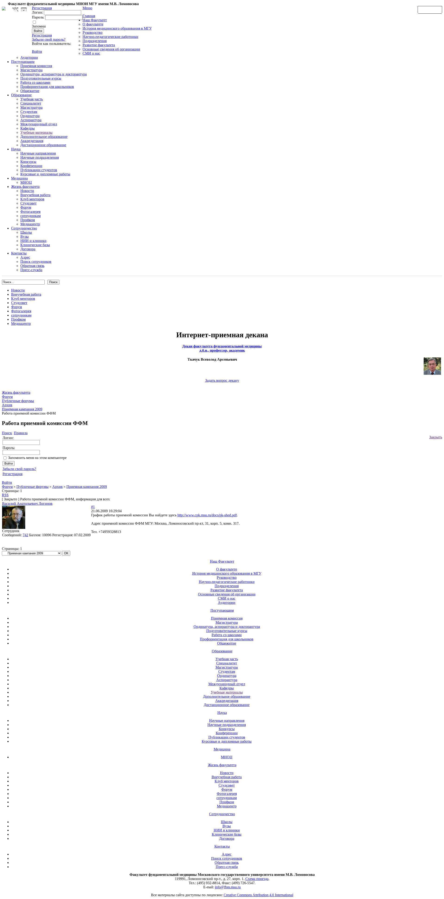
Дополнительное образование (44, 137)
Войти (37, 51)
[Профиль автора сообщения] (13, 528)
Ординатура (30, 116)
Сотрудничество (24, 228)
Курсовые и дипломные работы (45, 174)
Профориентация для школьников (47, 87)
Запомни (39, 26)
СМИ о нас (91, 53)
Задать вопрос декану (222, 380)
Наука (16, 149)
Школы (26, 232)
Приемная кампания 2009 (86, 487)
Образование (21, 95)
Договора (27, 249)
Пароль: (38, 17)
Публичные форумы (32, 487)
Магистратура (31, 70)
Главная (89, 16)
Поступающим (22, 62)
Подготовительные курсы (40, 78)
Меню (87, 8)
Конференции (31, 166)
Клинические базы (35, 245)
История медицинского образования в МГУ (117, 28)
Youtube (24, 10)
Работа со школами (35, 82)
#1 (93, 507)
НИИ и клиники (33, 241)
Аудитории (29, 57)
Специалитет (30, 103)
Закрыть (435, 437)
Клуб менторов (32, 199)
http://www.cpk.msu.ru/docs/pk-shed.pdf (207, 515)
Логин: (37, 12)
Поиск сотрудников (35, 262)
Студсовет (28, 203)
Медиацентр (30, 224)
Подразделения (95, 41)
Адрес (25, 257)
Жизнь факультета (25, 187)
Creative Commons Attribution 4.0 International (258, 895)
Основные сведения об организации (111, 49)
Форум (25, 207)
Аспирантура (30, 120)
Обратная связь (430, 9)
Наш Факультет (95, 20)
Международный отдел (38, 124)
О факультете (93, 24)
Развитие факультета (99, 45)
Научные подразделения (39, 157)
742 (25, 535)
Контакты (19, 253)
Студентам (28, 112)
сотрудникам (30, 216)
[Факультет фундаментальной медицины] (4, 8)
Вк (15, 10)
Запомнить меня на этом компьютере (37, 458)
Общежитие (29, 91)
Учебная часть (31, 99)
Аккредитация (31, 141)
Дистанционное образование (43, 145)
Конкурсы (28, 162)
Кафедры (27, 128)
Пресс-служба (31, 270)
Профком (27, 220)
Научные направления (38, 153)
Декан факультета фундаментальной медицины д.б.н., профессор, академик (222, 348)
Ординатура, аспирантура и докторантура (53, 74)
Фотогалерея (30, 212)
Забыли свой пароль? (48, 39)
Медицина (19, 178)
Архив (57, 487)
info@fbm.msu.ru (228, 887)
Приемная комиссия (36, 66)
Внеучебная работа (35, 195)
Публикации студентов (38, 170)
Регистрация (42, 35)
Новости (27, 191)
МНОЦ (26, 182)
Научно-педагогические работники (110, 37)
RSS (5, 495)
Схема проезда (256, 879)
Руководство (92, 32)
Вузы (24, 237)
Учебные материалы (36, 132)
